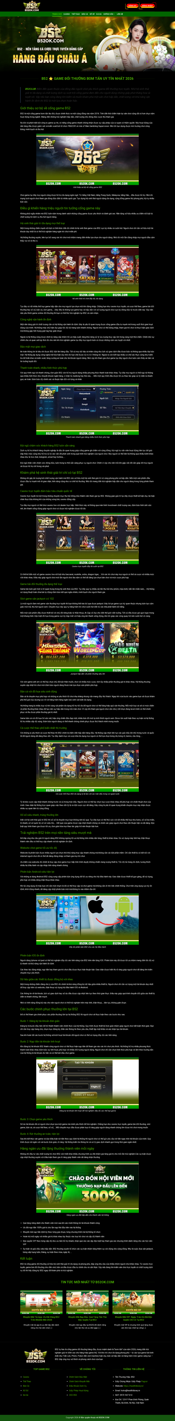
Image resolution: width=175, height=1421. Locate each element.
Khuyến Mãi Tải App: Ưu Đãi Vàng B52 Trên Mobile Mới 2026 (41, 1318)
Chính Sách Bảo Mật (78, 1377)
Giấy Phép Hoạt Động (78, 1390)
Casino (26, 1377)
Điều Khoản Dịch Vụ (78, 1386)
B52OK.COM (104, 1418)
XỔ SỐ (92, 14)
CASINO (66, 14)
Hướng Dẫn (108, 14)
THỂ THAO (76, 14)
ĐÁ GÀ (98, 14)
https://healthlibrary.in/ (134, 1386)
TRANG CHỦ (57, 14)
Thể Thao (27, 1381)
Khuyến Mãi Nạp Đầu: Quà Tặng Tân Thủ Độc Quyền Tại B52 (87, 1318)
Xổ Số (25, 1390)
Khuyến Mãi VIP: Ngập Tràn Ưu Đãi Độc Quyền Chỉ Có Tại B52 (133, 1318)
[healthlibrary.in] (33, 6)
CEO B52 (73, 1395)
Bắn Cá (26, 1386)
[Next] (155, 1313)
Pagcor (144, 1381)
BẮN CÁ (85, 14)
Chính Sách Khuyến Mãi (79, 1381)
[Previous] (20, 1313)
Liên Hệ (120, 14)
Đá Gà (25, 1395)
